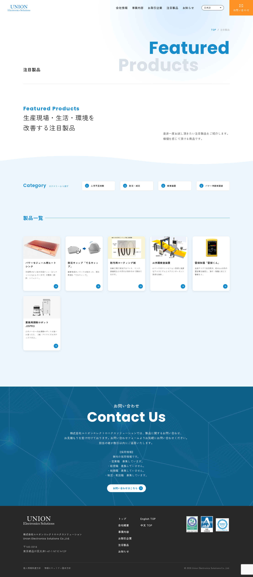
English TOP (148, 519)
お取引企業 (155, 7)
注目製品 (172, 7)
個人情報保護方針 (32, 567)
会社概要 (123, 525)
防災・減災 (134, 185)
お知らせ (188, 7)
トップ (122, 519)
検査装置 (171, 185)
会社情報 (122, 7)
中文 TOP (146, 525)
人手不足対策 (97, 185)
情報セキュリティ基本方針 (57, 567)
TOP (213, 29)
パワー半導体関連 (214, 185)
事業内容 (138, 7)
